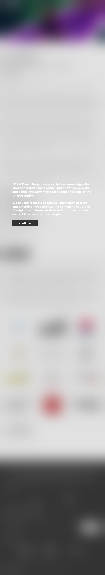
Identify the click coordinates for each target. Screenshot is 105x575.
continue (25, 223)
